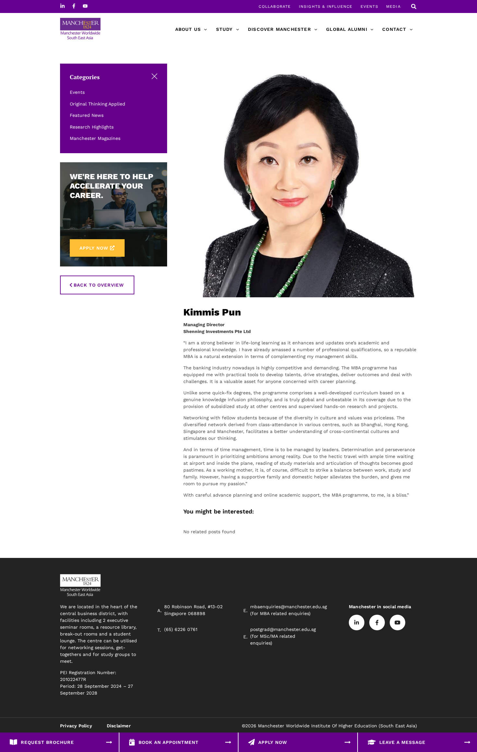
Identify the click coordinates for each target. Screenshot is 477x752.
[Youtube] (85, 6)
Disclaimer (119, 725)
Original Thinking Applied (97, 103)
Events (77, 92)
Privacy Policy (76, 725)
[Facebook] (73, 6)
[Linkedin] (62, 6)
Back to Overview (99, 285)
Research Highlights (92, 126)
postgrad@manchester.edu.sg (283, 629)
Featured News (87, 115)
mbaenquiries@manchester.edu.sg (288, 606)
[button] (414, 7)
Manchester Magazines (95, 138)
